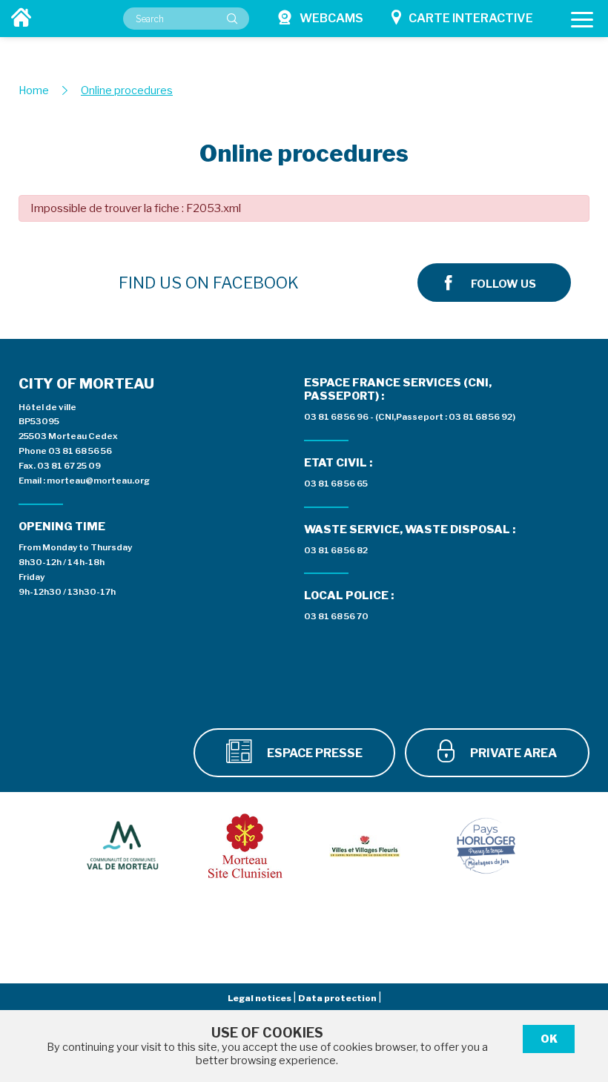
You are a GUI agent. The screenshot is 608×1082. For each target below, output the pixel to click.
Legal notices (260, 998)
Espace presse (314, 753)
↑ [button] (578, 988)
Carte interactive (471, 18)
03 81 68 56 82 (336, 550)
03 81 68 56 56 (80, 451)
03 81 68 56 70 (336, 616)
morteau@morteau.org (98, 480)
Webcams (331, 18)
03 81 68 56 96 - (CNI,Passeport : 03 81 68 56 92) (409, 417)
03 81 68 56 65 (336, 483)
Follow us (503, 284)
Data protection (338, 998)
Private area (512, 753)
